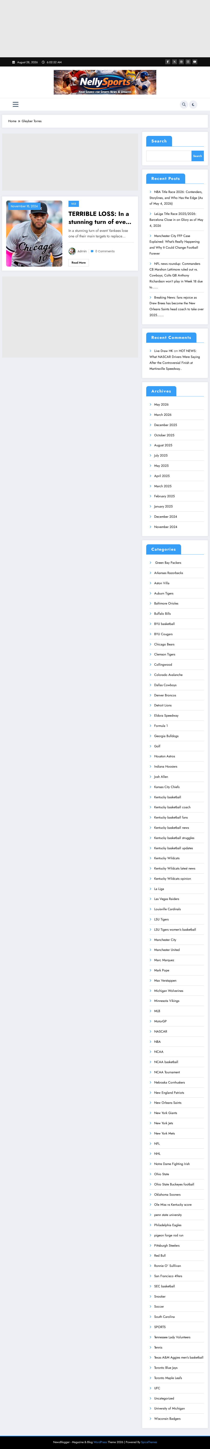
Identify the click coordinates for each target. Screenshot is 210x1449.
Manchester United (167, 949)
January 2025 (163, 506)
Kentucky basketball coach (172, 807)
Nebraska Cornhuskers (169, 1082)
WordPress (100, 1442)
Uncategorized (164, 1398)
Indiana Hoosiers (165, 766)
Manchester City (165, 939)
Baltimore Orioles (166, 603)
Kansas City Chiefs (166, 787)
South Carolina (164, 1316)
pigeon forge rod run (168, 1235)
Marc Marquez (164, 960)
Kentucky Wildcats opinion (172, 878)
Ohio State (161, 1174)
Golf (157, 746)
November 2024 (165, 526)
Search (159, 141)
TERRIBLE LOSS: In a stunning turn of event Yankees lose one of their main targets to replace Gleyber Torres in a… (99, 218)
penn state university (168, 1214)
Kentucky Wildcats (166, 858)
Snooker (159, 1296)
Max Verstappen (165, 980)
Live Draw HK (163, 350)
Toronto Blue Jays (165, 1367)
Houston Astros (164, 756)
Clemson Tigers (164, 654)
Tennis (158, 1347)
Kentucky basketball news (171, 827)
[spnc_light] (193, 104)
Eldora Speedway (166, 715)
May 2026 (161, 404)
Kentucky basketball (167, 797)
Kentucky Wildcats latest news (174, 868)
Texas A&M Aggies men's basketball (178, 1357)
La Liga (159, 888)
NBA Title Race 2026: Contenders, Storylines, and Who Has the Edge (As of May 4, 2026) (176, 197)
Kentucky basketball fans (171, 817)
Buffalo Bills (162, 613)
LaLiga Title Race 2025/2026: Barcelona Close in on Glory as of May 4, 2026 (176, 219)
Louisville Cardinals (167, 909)
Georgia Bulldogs (166, 736)
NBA (157, 1041)
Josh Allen (161, 776)
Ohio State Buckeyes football (174, 1184)
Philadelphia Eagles (167, 1225)
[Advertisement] (105, 28)
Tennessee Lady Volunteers (172, 1337)
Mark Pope (161, 970)
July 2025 (161, 455)
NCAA (158, 1051)
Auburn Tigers (163, 593)
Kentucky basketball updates (173, 848)
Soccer (159, 1306)
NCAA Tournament (167, 1072)
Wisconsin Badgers (167, 1418)
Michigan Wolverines (168, 990)
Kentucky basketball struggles (174, 838)
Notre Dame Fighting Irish (172, 1163)
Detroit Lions (162, 705)
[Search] (184, 104)
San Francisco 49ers (168, 1276)
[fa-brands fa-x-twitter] (174, 61)
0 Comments (105, 251)
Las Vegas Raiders (166, 898)
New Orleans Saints (167, 1102)
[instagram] (188, 61)
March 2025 (162, 486)
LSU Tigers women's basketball (175, 929)
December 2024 (165, 516)
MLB (73, 203)
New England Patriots (169, 1092)
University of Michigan (169, 1408)
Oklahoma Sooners (167, 1194)
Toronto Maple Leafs (168, 1378)
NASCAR (160, 1031)
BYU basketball (164, 623)
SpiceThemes (149, 1442)
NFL (157, 1143)
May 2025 (161, 465)
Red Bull (160, 1255)
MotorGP (160, 1021)
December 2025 (165, 425)
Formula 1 (161, 725)
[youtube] (194, 61)
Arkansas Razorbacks (168, 573)
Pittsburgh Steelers (166, 1245)
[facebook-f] (167, 61)
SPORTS (160, 1327)
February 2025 (164, 496)
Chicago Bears (164, 644)
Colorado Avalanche (168, 674)
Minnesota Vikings (166, 1000)
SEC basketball (164, 1286)
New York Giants (165, 1113)
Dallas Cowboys (165, 685)
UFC (157, 1388)
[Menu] (15, 104)
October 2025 (164, 435)
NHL (157, 1153)
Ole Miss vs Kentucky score (173, 1204)
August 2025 (163, 445)
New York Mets (164, 1133)
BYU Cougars (163, 634)
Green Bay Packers (167, 562)
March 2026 (162, 414)
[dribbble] (181, 61)
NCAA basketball (166, 1062)
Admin (82, 251)
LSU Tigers (161, 919)
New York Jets (163, 1123)
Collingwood (163, 664)
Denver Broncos (165, 695)
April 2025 (162, 476)
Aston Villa (161, 583)
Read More (79, 262)
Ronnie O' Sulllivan (167, 1265)
